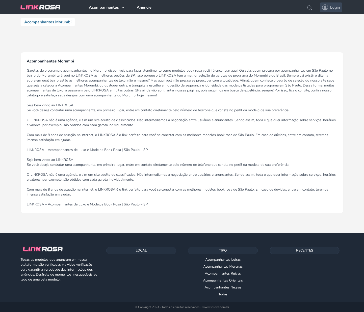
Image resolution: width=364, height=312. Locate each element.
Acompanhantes (104, 7)
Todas (223, 294)
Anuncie (144, 7)
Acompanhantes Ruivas (223, 273)
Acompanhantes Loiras (223, 259)
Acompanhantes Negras (223, 287)
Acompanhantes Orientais (223, 280)
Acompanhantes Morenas (223, 266)
